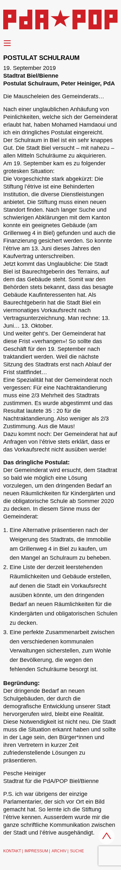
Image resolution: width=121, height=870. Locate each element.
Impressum (36, 851)
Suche (77, 851)
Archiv (59, 851)
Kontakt (12, 851)
